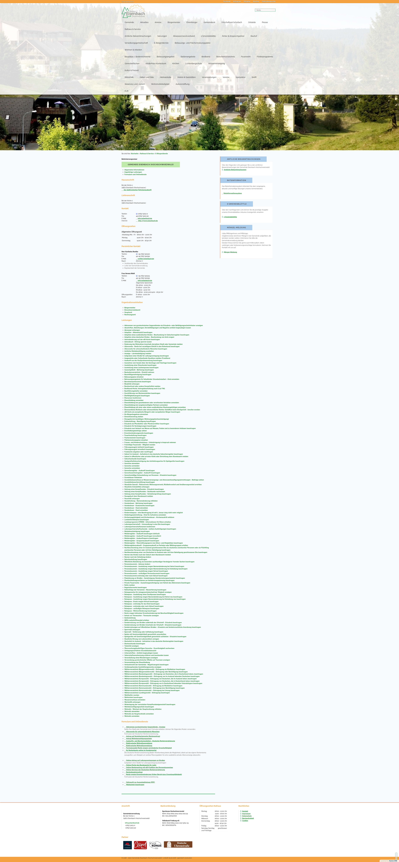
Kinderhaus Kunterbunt (156, 63)
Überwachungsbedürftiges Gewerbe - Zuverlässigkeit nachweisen (149, 648)
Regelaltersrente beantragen (135, 587)
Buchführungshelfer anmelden (136, 391)
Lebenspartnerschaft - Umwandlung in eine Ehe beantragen (147, 524)
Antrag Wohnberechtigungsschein (139, 739)
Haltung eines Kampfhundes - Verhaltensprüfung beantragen (147, 494)
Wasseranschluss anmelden (134, 700)
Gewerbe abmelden (132, 463)
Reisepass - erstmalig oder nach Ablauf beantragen (143, 606)
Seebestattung (130, 618)
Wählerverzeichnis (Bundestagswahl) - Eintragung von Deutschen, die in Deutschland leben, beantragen (163, 674)
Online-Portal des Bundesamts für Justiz (141, 765)
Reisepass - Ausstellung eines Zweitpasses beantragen (145, 594)
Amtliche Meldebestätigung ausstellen (139, 351)
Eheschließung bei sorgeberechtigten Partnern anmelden (146, 405)
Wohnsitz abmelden (131, 711)
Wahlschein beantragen (133, 697)
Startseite (134, 154)
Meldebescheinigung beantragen (137, 531)
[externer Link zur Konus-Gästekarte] (155, 845)
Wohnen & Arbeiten (133, 50)
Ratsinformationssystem (233, 193)
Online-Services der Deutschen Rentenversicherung (145, 770)
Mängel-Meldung (230, 252)
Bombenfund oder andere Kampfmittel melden (142, 386)
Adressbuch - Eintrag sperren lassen (138, 342)
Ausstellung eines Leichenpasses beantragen (141, 368)
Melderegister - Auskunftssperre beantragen (141, 538)
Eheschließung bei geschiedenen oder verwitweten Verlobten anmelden (151, 403)
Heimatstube (165, 77)
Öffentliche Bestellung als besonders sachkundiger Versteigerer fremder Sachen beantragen (159, 562)
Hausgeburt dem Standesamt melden (138, 496)
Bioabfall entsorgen (131, 384)
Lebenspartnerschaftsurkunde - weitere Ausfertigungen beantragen (150, 529)
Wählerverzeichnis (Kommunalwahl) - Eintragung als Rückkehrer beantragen (153, 686)
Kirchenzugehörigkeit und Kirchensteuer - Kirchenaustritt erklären (149, 517)
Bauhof (254, 36)
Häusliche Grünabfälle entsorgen (136, 487)
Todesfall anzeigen (131, 646)
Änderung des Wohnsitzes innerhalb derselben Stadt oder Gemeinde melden (153, 344)
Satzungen (162, 36)
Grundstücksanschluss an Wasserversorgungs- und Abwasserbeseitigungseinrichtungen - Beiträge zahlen (164, 480)
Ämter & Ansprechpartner (233, 36)
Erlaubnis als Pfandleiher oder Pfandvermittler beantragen (146, 424)
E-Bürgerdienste (161, 43)
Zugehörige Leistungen (133, 172)
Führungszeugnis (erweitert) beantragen (139, 449)
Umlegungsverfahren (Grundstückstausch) (140, 651)
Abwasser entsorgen (132, 330)
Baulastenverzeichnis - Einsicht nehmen (139, 372)
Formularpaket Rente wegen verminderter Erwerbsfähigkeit (149, 748)
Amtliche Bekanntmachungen (138, 36)
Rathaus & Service (133, 29)
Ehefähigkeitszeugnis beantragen (137, 396)
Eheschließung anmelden (133, 400)
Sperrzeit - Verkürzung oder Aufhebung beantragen (143, 632)
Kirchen (175, 63)
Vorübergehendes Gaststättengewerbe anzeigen (142, 667)
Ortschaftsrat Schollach (231, 22)
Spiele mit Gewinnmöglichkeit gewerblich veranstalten (145, 634)
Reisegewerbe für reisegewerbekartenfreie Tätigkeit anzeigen (148, 592)
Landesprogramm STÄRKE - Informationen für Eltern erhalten (147, 522)
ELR (126, 91)
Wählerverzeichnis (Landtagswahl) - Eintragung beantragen (147, 693)
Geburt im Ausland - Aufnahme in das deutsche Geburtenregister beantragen (153, 454)
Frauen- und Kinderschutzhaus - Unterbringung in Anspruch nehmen (150, 442)
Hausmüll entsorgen (132, 499)
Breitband (206, 57)
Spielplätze (240, 77)
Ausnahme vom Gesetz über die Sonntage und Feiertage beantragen (150, 363)
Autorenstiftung (182, 84)
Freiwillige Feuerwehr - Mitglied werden (139, 445)
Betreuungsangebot (165, 57)
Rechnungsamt (130, 315)
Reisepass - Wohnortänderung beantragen (140, 611)
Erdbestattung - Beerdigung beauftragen (140, 421)
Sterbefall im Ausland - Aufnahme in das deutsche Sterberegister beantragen (153, 641)
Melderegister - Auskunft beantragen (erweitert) (142, 536)
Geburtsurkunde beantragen (135, 459)
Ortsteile (252, 22)
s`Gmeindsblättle (208, 36)
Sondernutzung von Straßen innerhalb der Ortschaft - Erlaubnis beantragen (152, 625)
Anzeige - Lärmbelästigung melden (137, 353)
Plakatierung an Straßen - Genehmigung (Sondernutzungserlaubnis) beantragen (154, 578)
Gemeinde (129, 22)
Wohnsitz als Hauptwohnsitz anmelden (139, 714)
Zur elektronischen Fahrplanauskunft (137, 190)
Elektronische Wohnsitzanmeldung (139, 743)
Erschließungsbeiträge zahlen (135, 431)
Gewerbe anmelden (131, 466)
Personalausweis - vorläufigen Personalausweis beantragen (146, 573)
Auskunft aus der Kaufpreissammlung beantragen (143, 360)
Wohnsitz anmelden (131, 716)
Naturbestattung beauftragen (135, 559)
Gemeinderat (209, 22)
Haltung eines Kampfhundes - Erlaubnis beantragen (144, 489)
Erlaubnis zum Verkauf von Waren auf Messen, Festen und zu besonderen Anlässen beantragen (160, 428)
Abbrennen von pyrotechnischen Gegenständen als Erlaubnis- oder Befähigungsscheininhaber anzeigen (163, 325)
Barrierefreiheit (248, 818)
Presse (265, 22)
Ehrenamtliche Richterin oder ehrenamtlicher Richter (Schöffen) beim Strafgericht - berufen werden (162, 410)
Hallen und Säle (147, 77)
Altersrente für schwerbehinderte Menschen (142, 732)
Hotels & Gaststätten (187, 77)
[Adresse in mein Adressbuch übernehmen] (157, 813)
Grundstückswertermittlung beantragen (139, 482)
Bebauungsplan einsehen (133, 377)
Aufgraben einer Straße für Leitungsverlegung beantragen (146, 356)
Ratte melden (129, 585)
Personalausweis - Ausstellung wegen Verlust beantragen (146, 571)
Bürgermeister (174, 22)
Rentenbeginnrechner (134, 772)
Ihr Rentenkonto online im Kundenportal (141, 750)
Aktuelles (144, 22)
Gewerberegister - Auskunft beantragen (139, 470)
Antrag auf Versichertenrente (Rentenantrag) (143, 736)
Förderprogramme (265, 57)
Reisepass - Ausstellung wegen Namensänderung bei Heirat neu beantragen (153, 597)
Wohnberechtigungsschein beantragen (139, 707)
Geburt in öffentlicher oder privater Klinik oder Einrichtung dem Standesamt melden (156, 456)
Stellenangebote (188, 57)
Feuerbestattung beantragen (135, 435)
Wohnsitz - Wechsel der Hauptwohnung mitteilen (142, 709)
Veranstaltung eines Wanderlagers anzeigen (141, 658)
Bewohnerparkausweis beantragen (137, 382)
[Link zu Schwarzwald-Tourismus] (127, 845)
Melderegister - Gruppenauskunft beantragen (141, 541)
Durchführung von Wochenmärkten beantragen (142, 393)
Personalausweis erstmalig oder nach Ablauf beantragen (145, 576)
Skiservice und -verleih (135, 84)
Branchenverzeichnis (225, 57)
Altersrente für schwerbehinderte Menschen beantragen (145, 349)
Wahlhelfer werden (131, 695)
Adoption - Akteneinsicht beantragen (138, 332)
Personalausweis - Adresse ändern (137, 564)
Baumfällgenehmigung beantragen (137, 374)
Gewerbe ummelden (132, 468)
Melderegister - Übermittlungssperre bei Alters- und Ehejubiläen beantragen (153, 543)
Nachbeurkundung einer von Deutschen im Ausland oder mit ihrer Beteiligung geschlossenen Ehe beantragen (165, 552)
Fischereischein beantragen (134, 438)
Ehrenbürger (191, 22)
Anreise (158, 22)
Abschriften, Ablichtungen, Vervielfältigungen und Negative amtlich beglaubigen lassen (157, 328)
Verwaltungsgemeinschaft (136, 43)
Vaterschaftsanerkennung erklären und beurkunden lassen (146, 655)
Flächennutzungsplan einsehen (136, 440)
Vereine (226, 77)
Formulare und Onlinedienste (135, 174)
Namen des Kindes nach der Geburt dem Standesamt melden (147, 555)
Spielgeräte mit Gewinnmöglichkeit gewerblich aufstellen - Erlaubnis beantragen (155, 637)
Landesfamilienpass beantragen (136, 520)
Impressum (246, 814)
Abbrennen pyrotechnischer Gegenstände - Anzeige (145, 727)
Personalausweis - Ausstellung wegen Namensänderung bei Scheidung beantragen (155, 569)
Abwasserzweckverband (184, 36)
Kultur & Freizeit (132, 70)
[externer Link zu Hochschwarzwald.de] (140, 845)
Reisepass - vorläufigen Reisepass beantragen (141, 608)
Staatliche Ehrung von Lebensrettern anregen (141, 639)
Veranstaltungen (209, 77)
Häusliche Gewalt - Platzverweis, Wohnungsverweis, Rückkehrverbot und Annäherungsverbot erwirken (163, 484)
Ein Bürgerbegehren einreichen (136, 414)
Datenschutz (247, 816)
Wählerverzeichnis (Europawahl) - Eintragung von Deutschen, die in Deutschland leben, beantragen (162, 681)
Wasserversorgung (216, 63)
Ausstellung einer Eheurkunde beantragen (140, 365)
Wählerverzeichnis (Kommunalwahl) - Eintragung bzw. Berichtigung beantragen (154, 688)
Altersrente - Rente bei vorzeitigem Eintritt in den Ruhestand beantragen (152, 346)
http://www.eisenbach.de (148, 221)
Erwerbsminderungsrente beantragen (138, 433)
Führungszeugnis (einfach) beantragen (139, 447)
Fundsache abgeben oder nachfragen (138, 452)
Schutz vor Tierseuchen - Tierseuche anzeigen (141, 616)
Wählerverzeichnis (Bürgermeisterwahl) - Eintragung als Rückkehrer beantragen (154, 669)
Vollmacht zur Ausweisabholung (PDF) (140, 782)
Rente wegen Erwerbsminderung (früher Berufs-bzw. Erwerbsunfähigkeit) (154, 774)
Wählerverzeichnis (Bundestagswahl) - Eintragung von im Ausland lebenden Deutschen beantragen (162, 676)
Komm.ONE (393, 861)
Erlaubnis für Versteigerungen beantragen (140, 426)
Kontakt (245, 811)
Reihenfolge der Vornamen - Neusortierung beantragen (145, 590)
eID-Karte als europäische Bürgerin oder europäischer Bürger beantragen (152, 412)
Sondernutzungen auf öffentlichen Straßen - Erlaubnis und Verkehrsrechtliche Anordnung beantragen (162, 627)
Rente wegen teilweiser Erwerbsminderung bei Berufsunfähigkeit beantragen (153, 613)
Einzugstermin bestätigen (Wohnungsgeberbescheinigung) (146, 419)
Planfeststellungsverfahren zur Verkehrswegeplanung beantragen (149, 580)
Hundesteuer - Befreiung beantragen (138, 503)
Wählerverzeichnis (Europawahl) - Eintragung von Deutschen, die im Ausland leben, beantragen (160, 679)
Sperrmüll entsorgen (132, 630)
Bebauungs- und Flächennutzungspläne (193, 43)
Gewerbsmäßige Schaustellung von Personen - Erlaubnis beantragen (150, 475)
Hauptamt (128, 312)
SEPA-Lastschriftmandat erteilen (136, 620)
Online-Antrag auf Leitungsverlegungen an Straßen (145, 760)
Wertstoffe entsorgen (132, 702)
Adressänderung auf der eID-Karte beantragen (142, 339)
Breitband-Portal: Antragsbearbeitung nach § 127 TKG (144, 389)
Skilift (254, 77)
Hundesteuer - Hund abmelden (136, 508)
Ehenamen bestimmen (132, 398)
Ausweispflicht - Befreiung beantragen (139, 370)
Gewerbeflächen (132, 63)
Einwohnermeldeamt (132, 310)
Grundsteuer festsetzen (133, 477)
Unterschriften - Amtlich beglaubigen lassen (141, 653)
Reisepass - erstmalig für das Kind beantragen (141, 604)
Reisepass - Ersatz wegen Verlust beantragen (141, 601)
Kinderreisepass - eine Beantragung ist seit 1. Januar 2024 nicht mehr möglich (153, 513)
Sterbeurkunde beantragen (134, 644)
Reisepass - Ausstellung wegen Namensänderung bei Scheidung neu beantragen (155, 599)
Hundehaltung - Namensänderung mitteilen (141, 501)
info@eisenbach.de (145, 218)
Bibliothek (129, 77)
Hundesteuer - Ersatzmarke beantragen (139, 505)
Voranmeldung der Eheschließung (137, 662)
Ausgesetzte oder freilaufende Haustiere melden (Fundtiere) (147, 358)
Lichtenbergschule (193, 63)
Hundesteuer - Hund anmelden (136, 510)
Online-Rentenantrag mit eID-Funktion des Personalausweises (149, 767)
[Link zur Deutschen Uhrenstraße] (178, 844)
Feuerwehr (246, 57)
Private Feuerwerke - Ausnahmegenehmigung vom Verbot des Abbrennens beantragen (157, 583)
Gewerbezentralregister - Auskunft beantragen (142, 473)
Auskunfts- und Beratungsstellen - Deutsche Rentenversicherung (150, 741)
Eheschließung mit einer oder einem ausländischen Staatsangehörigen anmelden (155, 407)
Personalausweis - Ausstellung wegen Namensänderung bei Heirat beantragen (154, 566)
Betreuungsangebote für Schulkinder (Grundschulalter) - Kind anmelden (151, 379)
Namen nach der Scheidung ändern (137, 557)
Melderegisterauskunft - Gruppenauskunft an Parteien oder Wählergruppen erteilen (156, 545)
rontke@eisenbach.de (146, 259)
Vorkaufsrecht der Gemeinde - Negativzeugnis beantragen (146, 665)
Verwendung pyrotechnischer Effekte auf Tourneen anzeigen (147, 660)
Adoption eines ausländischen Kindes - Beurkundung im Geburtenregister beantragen (156, 335)
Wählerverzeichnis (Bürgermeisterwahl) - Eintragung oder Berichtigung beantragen (156, 672)
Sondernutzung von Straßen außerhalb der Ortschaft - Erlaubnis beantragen (153, 622)
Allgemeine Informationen (134, 170)
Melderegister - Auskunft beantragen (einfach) (142, 534)
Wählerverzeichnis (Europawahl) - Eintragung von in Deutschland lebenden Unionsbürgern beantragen (163, 683)
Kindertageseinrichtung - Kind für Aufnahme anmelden (145, 515)
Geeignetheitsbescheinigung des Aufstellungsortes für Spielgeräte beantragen (154, 461)
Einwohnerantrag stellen (133, 417)
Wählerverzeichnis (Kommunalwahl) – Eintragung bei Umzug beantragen (152, 690)
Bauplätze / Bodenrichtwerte (137, 57)
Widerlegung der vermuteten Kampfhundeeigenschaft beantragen (149, 704)
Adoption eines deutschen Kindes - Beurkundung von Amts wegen (149, 337)
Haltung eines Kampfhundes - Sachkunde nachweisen (144, 491)
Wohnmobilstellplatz (160, 84)
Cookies (245, 821)
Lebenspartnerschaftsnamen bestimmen (139, 527)
